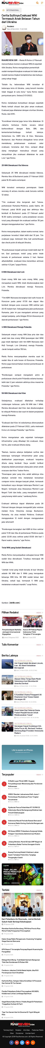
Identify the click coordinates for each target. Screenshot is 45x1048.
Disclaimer (19, 1033)
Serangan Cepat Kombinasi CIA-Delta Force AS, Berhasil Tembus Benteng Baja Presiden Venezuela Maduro (28, 729)
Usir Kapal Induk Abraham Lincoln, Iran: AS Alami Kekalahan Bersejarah (28, 665)
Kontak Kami (30, 1033)
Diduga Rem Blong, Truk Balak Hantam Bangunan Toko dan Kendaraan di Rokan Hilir (21, 961)
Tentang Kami (8, 1030)
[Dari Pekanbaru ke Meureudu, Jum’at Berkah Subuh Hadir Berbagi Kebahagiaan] (22, 905)
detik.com (14, 602)
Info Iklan (26, 1030)
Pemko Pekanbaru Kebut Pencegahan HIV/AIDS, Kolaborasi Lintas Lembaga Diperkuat (20, 992)
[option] (12, 627)
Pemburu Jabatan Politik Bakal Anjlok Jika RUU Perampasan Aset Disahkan (20, 971)
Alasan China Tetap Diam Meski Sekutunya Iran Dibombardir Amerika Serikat (27, 681)
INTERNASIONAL (12, 10)
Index (39, 612)
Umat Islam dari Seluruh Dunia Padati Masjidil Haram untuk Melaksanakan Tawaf (27, 712)
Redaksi (10, 26)
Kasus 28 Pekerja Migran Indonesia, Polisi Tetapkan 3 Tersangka (32, 631)
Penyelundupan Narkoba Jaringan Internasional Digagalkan (11, 631)
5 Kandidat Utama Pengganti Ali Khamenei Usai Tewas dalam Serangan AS (28, 696)
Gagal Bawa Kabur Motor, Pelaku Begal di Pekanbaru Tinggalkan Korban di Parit (22, 1003)
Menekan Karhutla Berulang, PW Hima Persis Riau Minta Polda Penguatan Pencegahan (21, 929)
